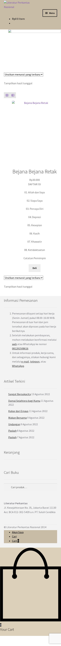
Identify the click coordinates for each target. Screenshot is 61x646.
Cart (15, 540)
